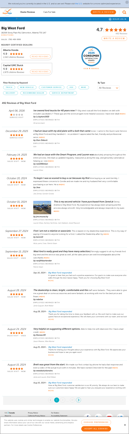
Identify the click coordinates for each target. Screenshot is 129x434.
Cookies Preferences (96, 422)
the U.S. (78, 4)
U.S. (6, 413)
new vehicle (27, 87)
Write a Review (103, 12)
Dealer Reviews (27, 12)
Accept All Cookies (96, 429)
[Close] (125, 425)
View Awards (91, 68)
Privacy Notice (33, 413)
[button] (127, 2)
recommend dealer (33, 93)
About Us (8, 416)
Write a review (114, 39)
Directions (7, 35)
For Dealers (55, 413)
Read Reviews (40, 57)
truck (9, 87)
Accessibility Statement (59, 416)
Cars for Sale (49, 12)
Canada (12, 413)
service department (63, 93)
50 (72, 400)
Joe (71, 87)
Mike (83, 87)
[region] (64, 425)
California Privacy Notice (36, 416)
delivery (10, 93)
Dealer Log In (119, 19)
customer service (52, 87)
